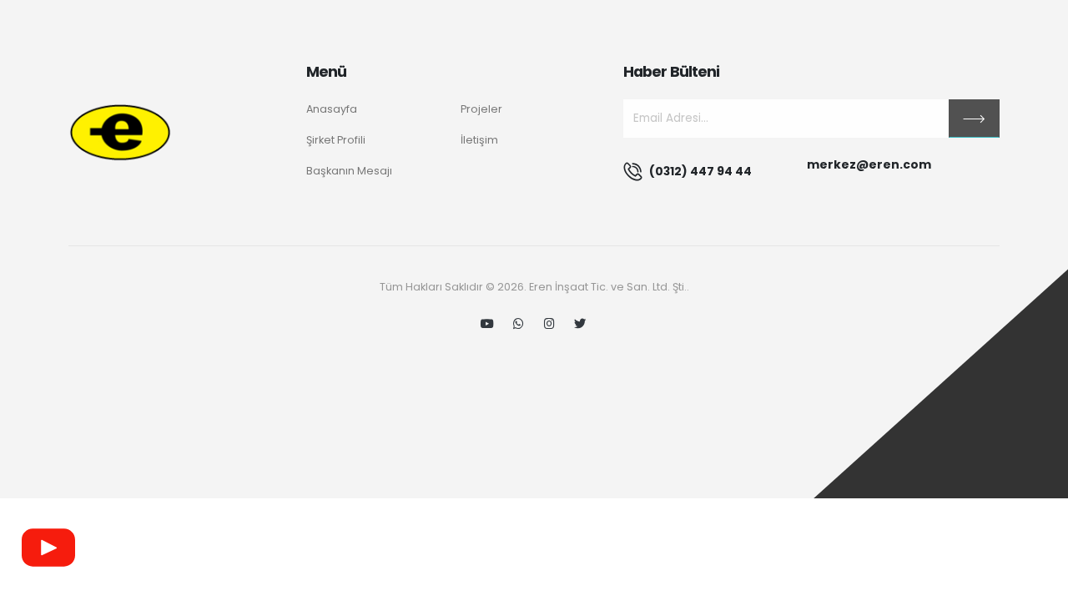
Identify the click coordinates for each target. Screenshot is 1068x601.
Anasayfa (331, 109)
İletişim (479, 140)
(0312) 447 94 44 (700, 171)
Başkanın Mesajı (349, 171)
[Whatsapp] (518, 324)
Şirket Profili (335, 140)
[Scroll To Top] (1039, 582)
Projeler (481, 109)
